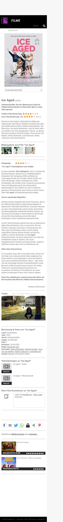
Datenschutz (32, 519)
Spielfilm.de (27, 395)
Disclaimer (20, 519)
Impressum (41, 519)
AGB (25, 519)
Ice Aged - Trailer (20, 364)
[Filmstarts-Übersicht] (26, 20)
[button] (4, 425)
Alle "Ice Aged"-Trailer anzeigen (25, 294)
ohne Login (37, 395)
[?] (21, 117)
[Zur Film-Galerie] (7, 153)
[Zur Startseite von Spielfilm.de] (4, 23)
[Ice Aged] (23, 323)
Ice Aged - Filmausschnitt (23, 376)
